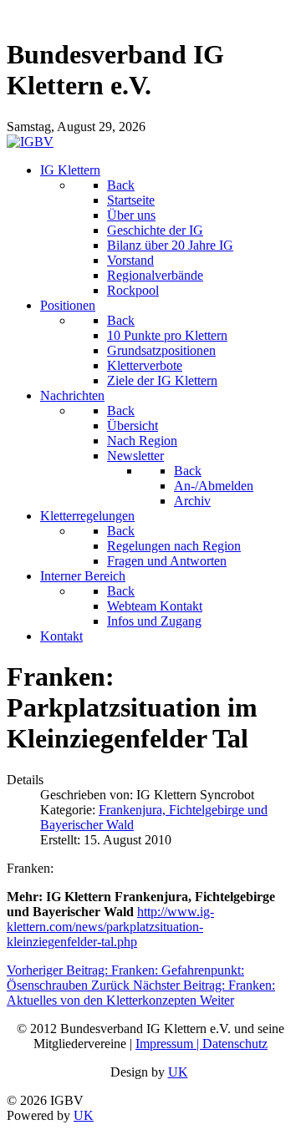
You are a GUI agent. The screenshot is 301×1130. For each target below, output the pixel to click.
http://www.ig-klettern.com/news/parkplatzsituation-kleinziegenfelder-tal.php (110, 927)
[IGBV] (30, 141)
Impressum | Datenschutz (201, 1043)
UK (178, 1072)
